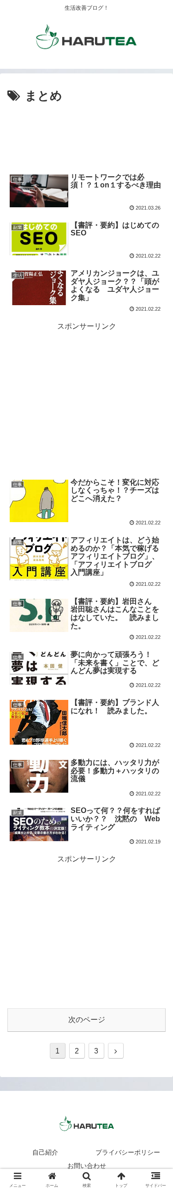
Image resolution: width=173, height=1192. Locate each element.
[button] (155, 906)
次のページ (86, 1019)
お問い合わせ (86, 1165)
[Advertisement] (86, 134)
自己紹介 (45, 1152)
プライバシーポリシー (127, 1152)
